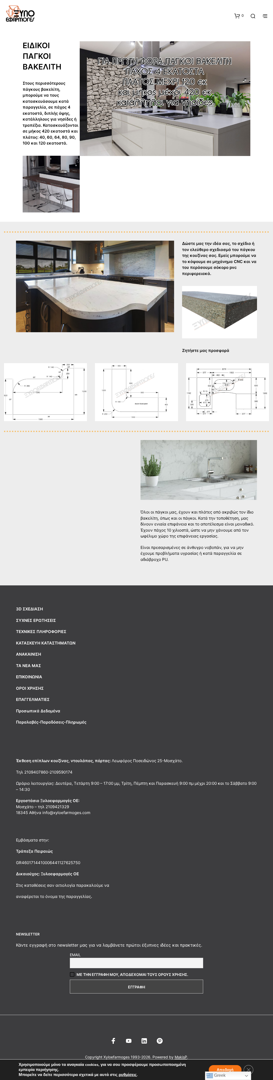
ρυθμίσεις (128, 1074)
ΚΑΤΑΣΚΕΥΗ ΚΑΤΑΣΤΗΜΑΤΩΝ (45, 643)
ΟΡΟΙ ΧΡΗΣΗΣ (30, 688)
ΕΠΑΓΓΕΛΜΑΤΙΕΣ (33, 699)
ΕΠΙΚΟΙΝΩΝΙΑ (29, 676)
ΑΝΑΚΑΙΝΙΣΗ (28, 654)
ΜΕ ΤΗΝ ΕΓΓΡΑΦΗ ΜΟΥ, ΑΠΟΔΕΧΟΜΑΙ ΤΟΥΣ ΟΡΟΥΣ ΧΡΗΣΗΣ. (132, 974)
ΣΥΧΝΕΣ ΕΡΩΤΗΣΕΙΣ (36, 620)
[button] (239, 15)
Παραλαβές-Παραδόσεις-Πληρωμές (51, 722)
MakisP (181, 1057)
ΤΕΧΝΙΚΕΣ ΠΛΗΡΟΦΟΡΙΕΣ (41, 631)
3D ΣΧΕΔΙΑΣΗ (29, 608)
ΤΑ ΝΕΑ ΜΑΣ (28, 665)
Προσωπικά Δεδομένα (38, 710)
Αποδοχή (225, 1069)
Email (75, 954)
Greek (219, 1075)
